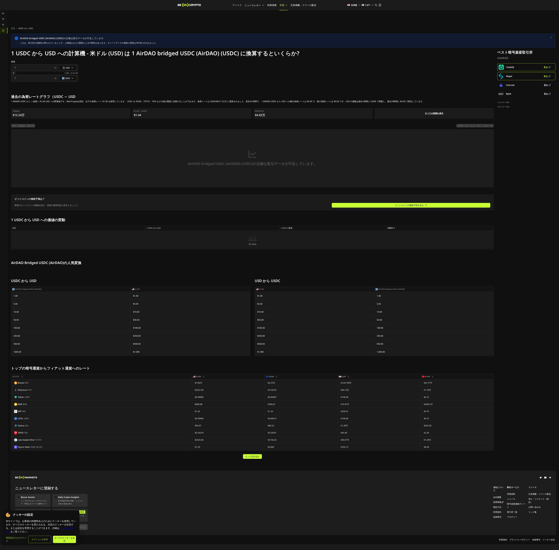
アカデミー (512, 517)
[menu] (4, 21)
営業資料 (511, 494)
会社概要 (497, 497)
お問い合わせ (534, 507)
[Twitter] (540, 478)
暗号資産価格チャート (516, 505)
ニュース (511, 498)
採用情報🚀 (498, 502)
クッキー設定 (549, 539)
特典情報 (272, 5)
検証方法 (497, 507)
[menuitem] (4, 13)
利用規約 (497, 512)
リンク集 (532, 512)
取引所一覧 (512, 512)
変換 (13, 28)
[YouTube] (545, 478)
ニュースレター (253, 5)
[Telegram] (550, 478)
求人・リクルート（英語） (538, 500)
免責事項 (497, 517)
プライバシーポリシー (520, 539)
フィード (237, 5)
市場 (282, 5)
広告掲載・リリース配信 (303, 5)
